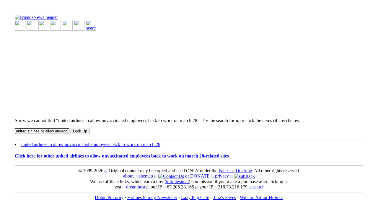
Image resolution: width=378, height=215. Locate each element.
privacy (222, 175)
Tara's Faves (224, 197)
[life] (79, 24)
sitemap (146, 175)
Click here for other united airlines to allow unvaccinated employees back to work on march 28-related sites (122, 155)
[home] (36, 16)
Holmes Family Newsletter (152, 197)
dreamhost (135, 186)
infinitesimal (177, 181)
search (259, 186)
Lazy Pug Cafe (195, 197)
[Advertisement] (189, 72)
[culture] (43, 24)
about (128, 175)
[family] (67, 24)
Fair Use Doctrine (235, 170)
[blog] (32, 24)
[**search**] (91, 24)
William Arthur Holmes (261, 197)
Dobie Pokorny (109, 197)
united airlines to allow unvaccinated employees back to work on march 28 (90, 144)
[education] (55, 24)
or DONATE (197, 175)
